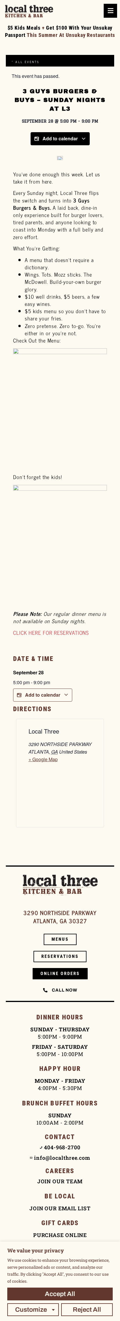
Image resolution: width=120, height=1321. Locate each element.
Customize (31, 1309)
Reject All (87, 1309)
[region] (60, 1281)
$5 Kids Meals (24, 28)
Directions (32, 709)
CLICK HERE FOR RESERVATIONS (51, 632)
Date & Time (33, 658)
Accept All (60, 1293)
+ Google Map (43, 759)
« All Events (25, 61)
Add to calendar (60, 138)
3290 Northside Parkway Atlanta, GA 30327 (60, 917)
